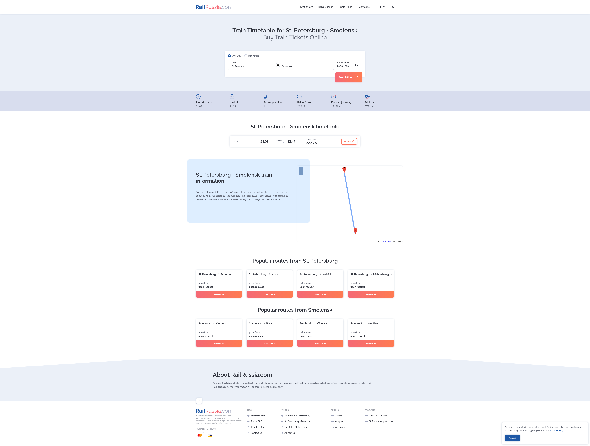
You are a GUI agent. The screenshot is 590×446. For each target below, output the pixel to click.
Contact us (364, 6)
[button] (381, 7)
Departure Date (344, 63)
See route (219, 294)
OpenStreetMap (385, 241)
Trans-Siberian (325, 6)
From (234, 63)
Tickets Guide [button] (345, 6)
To (283, 63)
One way (236, 55)
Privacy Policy (556, 430)
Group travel (307, 6)
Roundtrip (253, 55)
